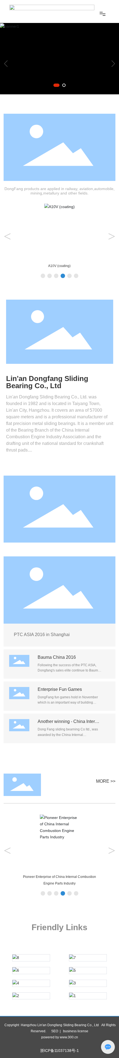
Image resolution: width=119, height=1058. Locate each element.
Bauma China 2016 (57, 657)
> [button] (111, 236)
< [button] (7, 236)
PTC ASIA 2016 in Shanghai (42, 634)
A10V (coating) (59, 266)
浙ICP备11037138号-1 (59, 1050)
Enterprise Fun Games (60, 689)
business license (75, 1031)
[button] (56, 85)
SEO (54, 1031)
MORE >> (105, 781)
